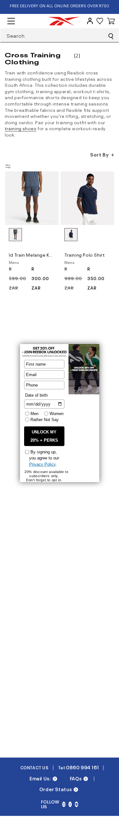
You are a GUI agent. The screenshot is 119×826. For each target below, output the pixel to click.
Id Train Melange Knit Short (32, 254)
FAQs (76, 778)
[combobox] (59, 35)
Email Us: (40, 778)
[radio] (15, 234)
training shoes (20, 128)
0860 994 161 (82, 767)
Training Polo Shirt (84, 254)
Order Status (55, 789)
